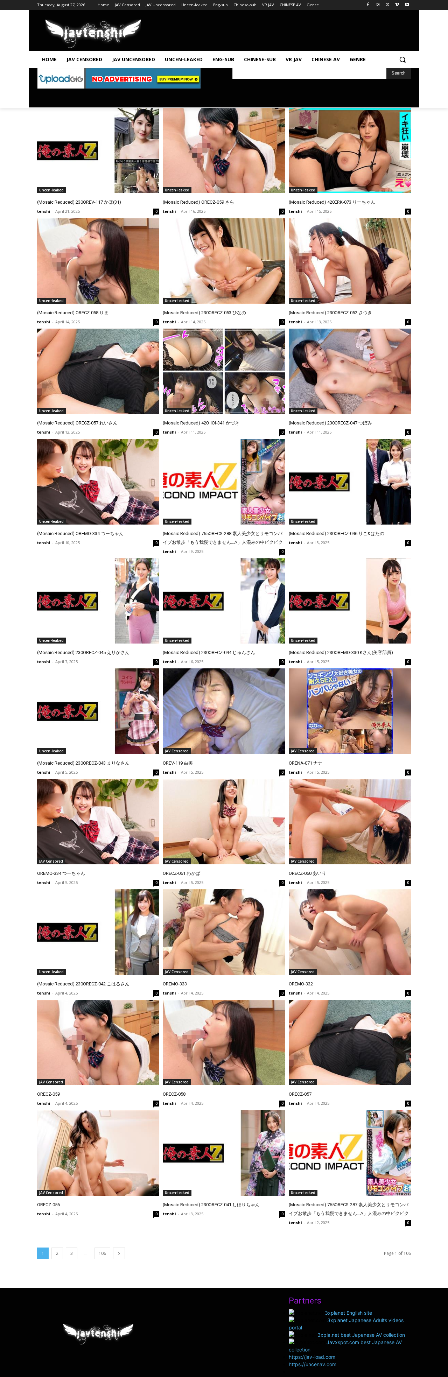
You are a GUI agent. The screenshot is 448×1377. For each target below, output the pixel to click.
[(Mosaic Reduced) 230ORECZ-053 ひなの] (224, 261)
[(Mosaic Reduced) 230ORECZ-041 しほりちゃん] (224, 1153)
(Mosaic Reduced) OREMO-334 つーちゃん (80, 533)
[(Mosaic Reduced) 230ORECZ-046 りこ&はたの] (350, 482)
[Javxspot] (93, 34)
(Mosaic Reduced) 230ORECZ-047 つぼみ (330, 423)
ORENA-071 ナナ (305, 763)
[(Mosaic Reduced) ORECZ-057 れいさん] (98, 371)
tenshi (43, 211)
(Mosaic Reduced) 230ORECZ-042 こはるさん (83, 983)
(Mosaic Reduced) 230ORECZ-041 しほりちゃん (211, 1204)
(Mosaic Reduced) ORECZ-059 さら (198, 202)
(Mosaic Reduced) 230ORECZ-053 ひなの (204, 312)
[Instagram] (378, 5)
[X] (388, 5)
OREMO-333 (175, 983)
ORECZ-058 (174, 1094)
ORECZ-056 (48, 1204)
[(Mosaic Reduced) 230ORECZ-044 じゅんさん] (224, 601)
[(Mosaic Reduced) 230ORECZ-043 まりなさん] (98, 711)
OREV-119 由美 (178, 763)
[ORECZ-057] (350, 1043)
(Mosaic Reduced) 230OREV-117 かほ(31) (79, 202)
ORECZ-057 (300, 1094)
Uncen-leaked (51, 190)
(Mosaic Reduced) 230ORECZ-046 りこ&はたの (336, 533)
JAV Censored (177, 751)
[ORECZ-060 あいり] (350, 822)
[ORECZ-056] (98, 1153)
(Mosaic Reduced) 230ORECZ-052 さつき (330, 312)
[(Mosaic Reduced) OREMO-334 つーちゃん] (98, 482)
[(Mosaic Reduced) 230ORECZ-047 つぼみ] (350, 371)
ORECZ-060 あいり (307, 873)
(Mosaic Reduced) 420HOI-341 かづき (201, 423)
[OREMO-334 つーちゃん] (98, 822)
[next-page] (119, 1253)
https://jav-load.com (312, 1357)
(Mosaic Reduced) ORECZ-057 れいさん (77, 423)
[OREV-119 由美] (224, 711)
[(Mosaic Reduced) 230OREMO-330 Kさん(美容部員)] (350, 601)
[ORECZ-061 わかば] (224, 822)
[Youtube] (407, 5)
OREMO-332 (301, 983)
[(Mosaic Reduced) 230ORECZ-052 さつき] (350, 261)
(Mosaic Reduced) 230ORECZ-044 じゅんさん (209, 652)
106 (102, 1253)
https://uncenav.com (312, 1364)
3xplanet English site (348, 1313)
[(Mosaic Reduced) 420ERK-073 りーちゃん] (350, 151)
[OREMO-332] (350, 932)
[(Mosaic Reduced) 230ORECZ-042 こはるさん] (98, 932)
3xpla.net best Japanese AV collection (361, 1335)
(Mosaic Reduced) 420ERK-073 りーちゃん (332, 202)
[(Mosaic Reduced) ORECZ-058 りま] (98, 261)
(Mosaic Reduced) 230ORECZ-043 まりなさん (83, 763)
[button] (402, 59)
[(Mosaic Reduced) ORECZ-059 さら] (224, 151)
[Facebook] (368, 5)
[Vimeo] (397, 5)
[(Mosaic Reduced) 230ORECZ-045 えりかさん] (98, 601)
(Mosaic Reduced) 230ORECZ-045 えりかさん (83, 652)
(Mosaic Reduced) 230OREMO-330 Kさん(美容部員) (341, 652)
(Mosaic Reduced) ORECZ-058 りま (72, 312)
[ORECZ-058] (224, 1043)
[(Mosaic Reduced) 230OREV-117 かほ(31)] (98, 151)
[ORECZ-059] (98, 1043)
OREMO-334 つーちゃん (61, 873)
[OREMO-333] (224, 932)
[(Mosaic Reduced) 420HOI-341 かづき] (224, 371)
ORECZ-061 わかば (181, 873)
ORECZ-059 (48, 1094)
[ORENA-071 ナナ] (350, 711)
